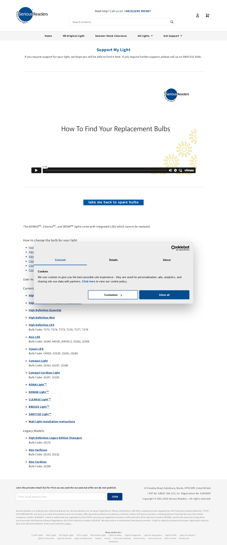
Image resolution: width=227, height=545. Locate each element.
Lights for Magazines (133, 535)
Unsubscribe (184, 538)
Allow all (164, 294)
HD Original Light (74, 35)
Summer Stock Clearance (111, 35)
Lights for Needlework (83, 538)
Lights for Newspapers (153, 535)
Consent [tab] (60, 259)
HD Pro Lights (82, 535)
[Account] (197, 15)
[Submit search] (172, 22)
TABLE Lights (51, 535)
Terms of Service (155, 538)
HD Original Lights (66, 535)
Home (48, 35)
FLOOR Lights (37, 535)
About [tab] (167, 259)
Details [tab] (113, 259)
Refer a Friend (170, 538)
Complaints (113, 541)
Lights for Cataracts (187, 535)
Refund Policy (139, 538)
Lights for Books (115, 535)
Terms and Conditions (122, 538)
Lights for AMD (170, 535)
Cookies (98, 538)
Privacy (107, 538)
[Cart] (207, 15)
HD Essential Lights (98, 535)
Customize (111, 294)
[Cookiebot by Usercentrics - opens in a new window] (173, 248)
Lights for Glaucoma (46, 538)
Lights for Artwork (64, 538)
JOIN (115, 496)
